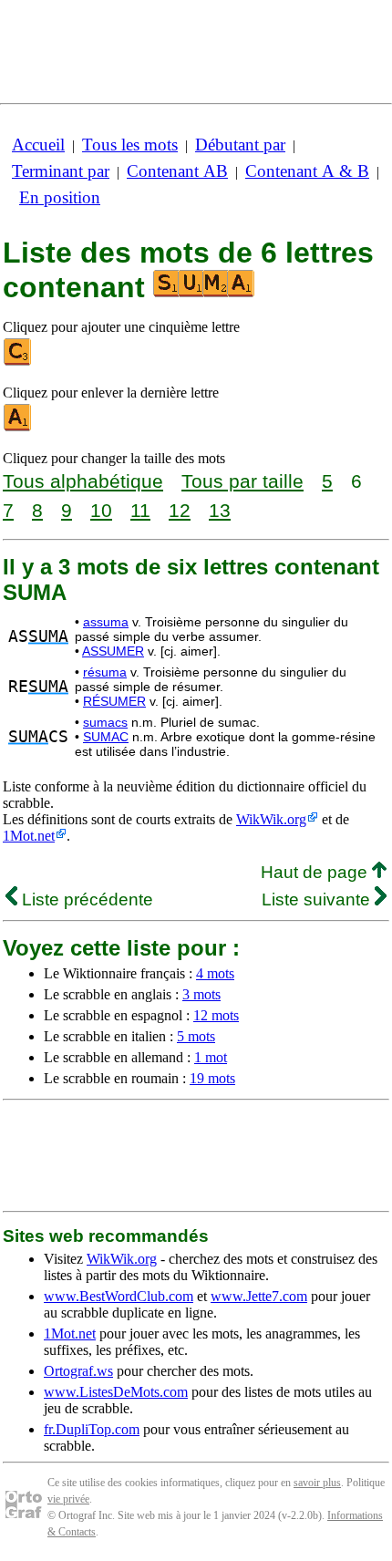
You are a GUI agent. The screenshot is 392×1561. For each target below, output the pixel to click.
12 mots (216, 1015)
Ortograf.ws (78, 1371)
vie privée (68, 1499)
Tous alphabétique (83, 480)
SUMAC (106, 736)
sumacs (105, 722)
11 (140, 510)
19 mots (212, 1078)
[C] (18, 361)
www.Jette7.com (259, 1296)
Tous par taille (242, 480)
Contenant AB (177, 171)
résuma (105, 672)
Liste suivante (318, 899)
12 (180, 510)
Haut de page (316, 872)
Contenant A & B (307, 171)
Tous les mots (130, 144)
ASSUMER (113, 651)
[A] (18, 427)
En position (59, 197)
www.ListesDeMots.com (116, 1392)
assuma (106, 622)
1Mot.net (29, 835)
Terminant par (60, 171)
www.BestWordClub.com (118, 1296)
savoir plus (317, 1482)
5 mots (196, 1036)
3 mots (201, 994)
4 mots (215, 973)
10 (101, 510)
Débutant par (240, 144)
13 (220, 510)
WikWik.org (271, 819)
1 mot (210, 1057)
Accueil (38, 144)
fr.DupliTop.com (91, 1429)
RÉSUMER (114, 701)
